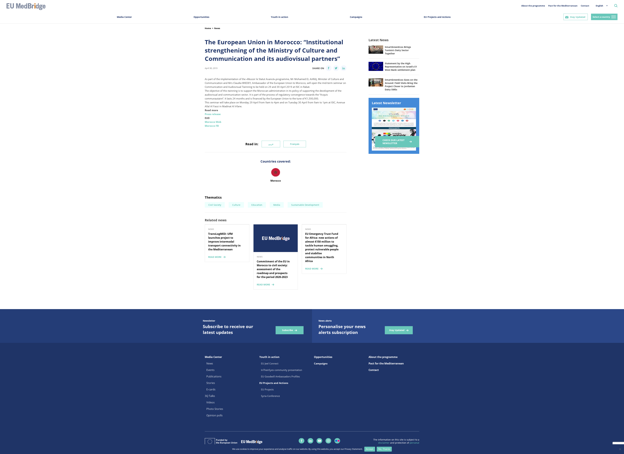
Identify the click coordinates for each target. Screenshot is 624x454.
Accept (369, 449)
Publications (213, 376)
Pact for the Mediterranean (563, 5)
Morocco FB (212, 125)
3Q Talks (210, 396)
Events (210, 370)
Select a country (601, 16)
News (217, 28)
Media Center (124, 16)
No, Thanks (384, 449)
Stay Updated (577, 16)
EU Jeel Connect (269, 363)
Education (256, 204)
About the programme (533, 5)
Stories (210, 383)
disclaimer (384, 442)
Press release (213, 114)
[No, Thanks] (620, 449)
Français (294, 144)
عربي (270, 144)
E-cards (210, 389)
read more (214, 256)
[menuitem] (600, 5)
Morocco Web (213, 121)
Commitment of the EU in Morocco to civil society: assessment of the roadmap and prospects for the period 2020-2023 (273, 269)
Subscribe (287, 330)
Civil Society (214, 204)
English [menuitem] (599, 5)
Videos (210, 402)
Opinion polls (214, 415)
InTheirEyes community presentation (281, 370)
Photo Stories (214, 409)
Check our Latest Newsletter (393, 142)
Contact (585, 5)
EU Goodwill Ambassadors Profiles (280, 376)
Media (276, 204)
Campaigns (356, 16)
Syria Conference (270, 396)
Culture (236, 204)
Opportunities (201, 16)
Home (208, 28)
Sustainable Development (305, 204)
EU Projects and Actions (437, 16)
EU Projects (267, 389)
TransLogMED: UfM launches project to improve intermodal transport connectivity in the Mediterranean (224, 241)
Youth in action (279, 16)
